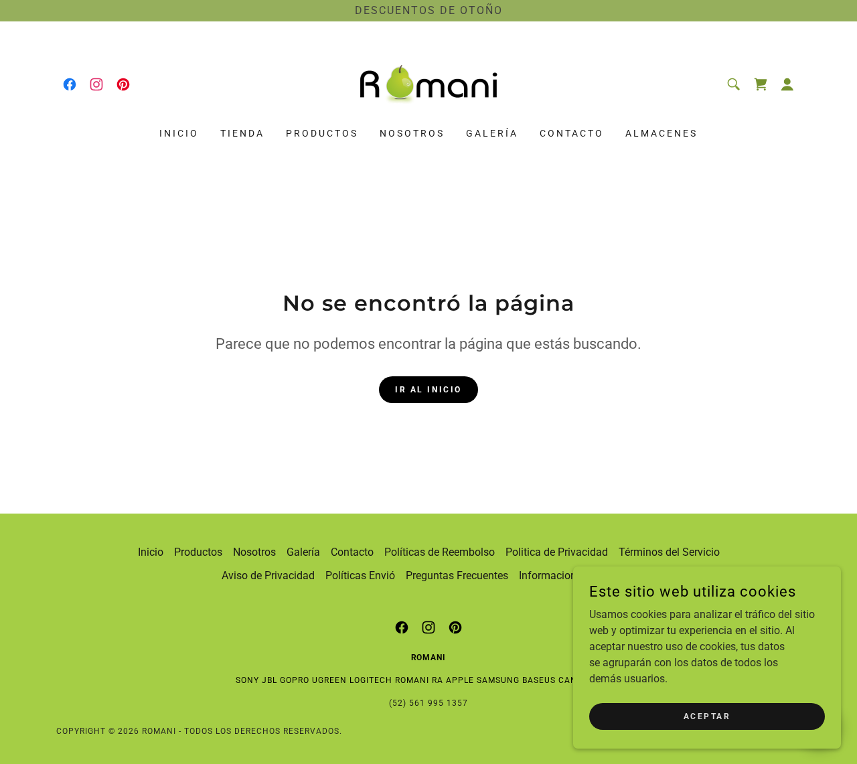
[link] (69, 84)
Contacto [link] (572, 133)
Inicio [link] (179, 133)
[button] (787, 84)
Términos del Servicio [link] (669, 552)
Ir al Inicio (428, 389)
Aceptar (707, 715)
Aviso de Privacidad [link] (268, 575)
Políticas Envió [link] (360, 575)
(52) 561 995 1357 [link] (428, 703)
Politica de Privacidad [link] (556, 552)
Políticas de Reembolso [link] (439, 552)
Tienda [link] (242, 133)
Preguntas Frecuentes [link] (457, 575)
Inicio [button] (150, 552)
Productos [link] (322, 133)
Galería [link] (492, 133)
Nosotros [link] (412, 133)
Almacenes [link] (661, 133)
